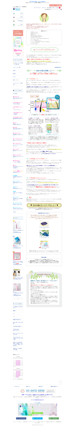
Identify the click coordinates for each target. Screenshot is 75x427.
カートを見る (57, 7)
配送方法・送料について (50, 421)
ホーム (14, 421)
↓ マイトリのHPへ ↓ (37, 402)
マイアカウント (38, 7)
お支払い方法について (42, 421)
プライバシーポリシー (33, 421)
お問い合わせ (25, 421)
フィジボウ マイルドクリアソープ (44, 227)
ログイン (44, 7)
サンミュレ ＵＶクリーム (45, 247)
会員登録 (50, 7)
